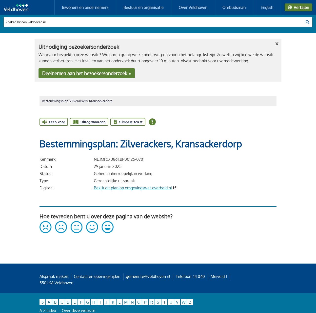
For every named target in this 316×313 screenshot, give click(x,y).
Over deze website (78, 310)
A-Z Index (48, 310)
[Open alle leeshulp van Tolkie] (152, 121)
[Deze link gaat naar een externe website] (77, 231)
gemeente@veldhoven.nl (148, 276)
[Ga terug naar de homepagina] (16, 7)
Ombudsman (234, 7)
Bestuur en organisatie (143, 7)
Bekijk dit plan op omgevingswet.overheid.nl (133, 187)
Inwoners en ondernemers (85, 7)
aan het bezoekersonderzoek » (86, 73)
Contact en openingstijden (97, 276)
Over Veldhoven (193, 7)
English (267, 7)
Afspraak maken (54, 276)
